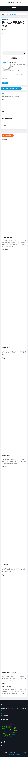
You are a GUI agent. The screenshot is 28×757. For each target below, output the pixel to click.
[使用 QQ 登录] (3, 94)
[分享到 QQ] (2, 76)
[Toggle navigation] (14, 8)
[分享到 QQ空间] (8, 76)
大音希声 (6, 29)
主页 (3, 14)
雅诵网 (11, 752)
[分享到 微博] (4, 76)
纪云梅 (5, 82)
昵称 (3, 111)
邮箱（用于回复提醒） (7, 118)
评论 (3, 99)
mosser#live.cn (6, 715)
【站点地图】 (18, 754)
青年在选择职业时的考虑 (11, 14)
